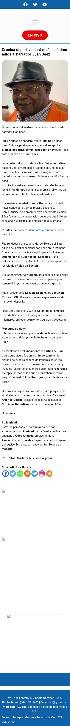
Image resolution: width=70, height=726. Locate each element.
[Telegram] (34, 473)
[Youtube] (44, 4)
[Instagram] (42, 473)
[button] (35, 22)
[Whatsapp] (20, 473)
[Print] (27, 473)
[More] (49, 473)
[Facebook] (25, 4)
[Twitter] (13, 473)
